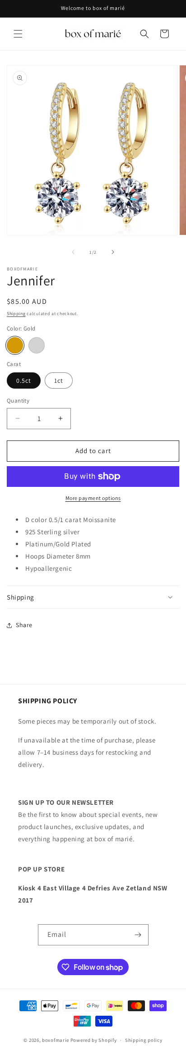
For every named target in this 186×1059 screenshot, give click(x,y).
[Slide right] (113, 252)
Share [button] (24, 625)
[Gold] (15, 345)
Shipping (16, 313)
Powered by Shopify (93, 1040)
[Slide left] (73, 252)
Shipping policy (144, 1040)
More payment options (93, 498)
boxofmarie (55, 1040)
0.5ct (23, 380)
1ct (58, 380)
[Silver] (36, 345)
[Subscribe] (138, 934)
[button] (18, 34)
